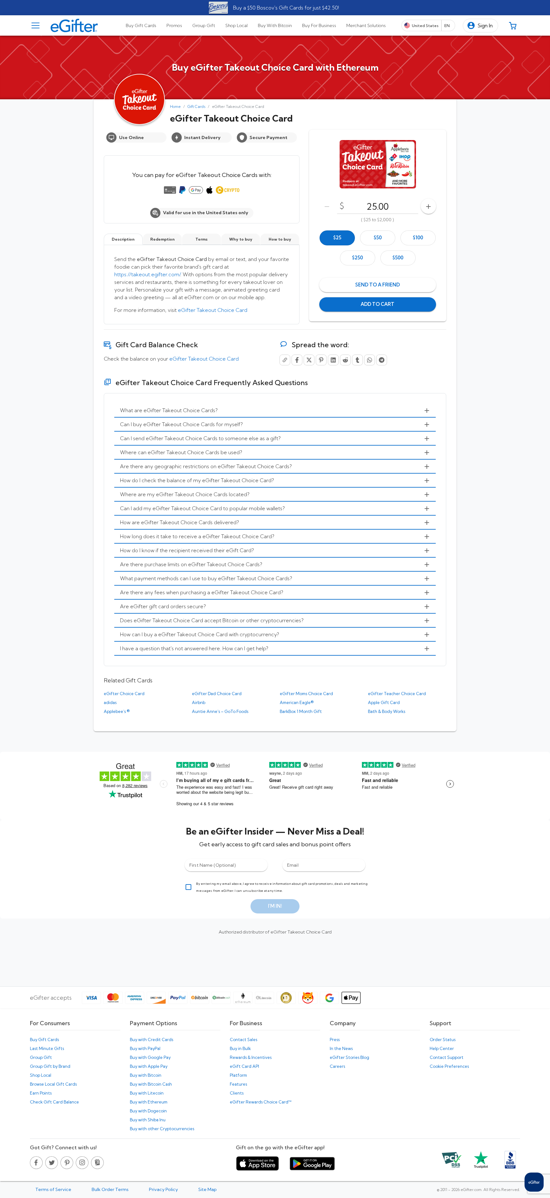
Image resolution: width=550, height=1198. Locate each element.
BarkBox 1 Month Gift (301, 711)
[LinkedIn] (333, 360)
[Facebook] (297, 360)
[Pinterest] (321, 360)
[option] (337, 237)
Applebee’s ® (117, 711)
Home (175, 106)
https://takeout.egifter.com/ (147, 274)
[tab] (141, 25)
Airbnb (198, 702)
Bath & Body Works (386, 711)
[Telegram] (382, 360)
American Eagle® (297, 702)
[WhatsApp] (369, 360)
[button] (480, 25)
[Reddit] (345, 360)
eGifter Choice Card (124, 693)
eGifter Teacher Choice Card (397, 693)
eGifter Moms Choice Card (306, 693)
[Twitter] (309, 360)
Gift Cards (196, 106)
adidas (110, 702)
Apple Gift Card (384, 702)
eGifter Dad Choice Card (217, 693)
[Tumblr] (357, 360)
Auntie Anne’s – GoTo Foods (220, 711)
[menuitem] (275, 411)
